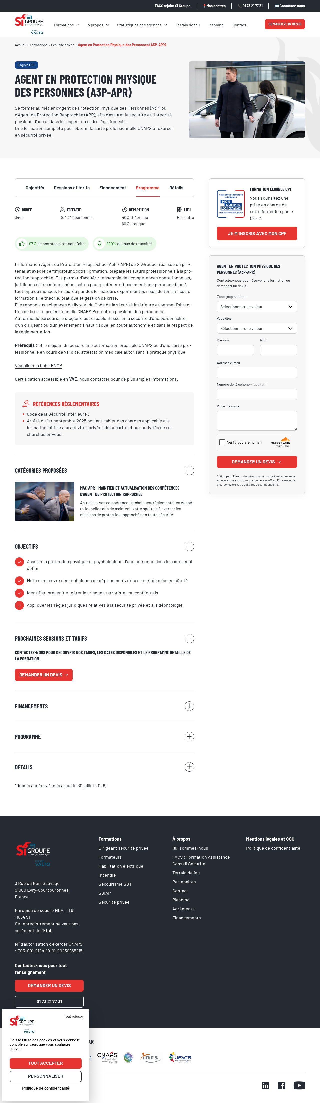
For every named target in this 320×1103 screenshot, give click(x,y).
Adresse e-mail (228, 363)
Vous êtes (224, 318)
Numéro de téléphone (242, 384)
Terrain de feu (188, 24)
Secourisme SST (115, 884)
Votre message (228, 406)
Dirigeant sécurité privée (124, 848)
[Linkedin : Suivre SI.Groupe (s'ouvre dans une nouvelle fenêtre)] (266, 1086)
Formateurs (110, 857)
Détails (177, 187)
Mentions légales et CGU (270, 839)
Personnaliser (46, 1076)
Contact (239, 24)
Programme (148, 187)
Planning (216, 24)
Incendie (107, 875)
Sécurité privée (114, 902)
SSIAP (105, 893)
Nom (264, 340)
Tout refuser (73, 1016)
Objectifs (35, 187)
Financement (113, 187)
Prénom (223, 340)
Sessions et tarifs (72, 187)
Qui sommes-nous (190, 848)
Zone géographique (231, 296)
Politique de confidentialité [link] (45, 1088)
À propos (96, 24)
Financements (186, 917)
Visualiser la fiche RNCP (38, 365)
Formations (64, 24)
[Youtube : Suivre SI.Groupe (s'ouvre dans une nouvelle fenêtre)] (299, 1086)
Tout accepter (45, 1063)
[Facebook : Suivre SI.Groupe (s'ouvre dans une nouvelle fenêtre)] (282, 1086)
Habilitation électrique (121, 866)
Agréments (183, 908)
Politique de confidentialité (273, 848)
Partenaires (184, 881)
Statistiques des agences (139, 24)
